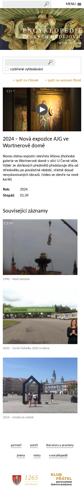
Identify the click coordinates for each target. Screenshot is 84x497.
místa (37, 455)
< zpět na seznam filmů (63, 80)
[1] (50, 62)
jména (21, 455)
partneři (16, 445)
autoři (34, 445)
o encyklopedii (58, 455)
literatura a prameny (60, 445)
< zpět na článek (25, 80)
